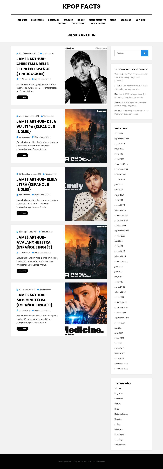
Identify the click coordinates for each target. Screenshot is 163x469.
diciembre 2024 (121, 164)
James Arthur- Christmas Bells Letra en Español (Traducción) (33, 66)
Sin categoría (119, 434)
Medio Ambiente (97, 20)
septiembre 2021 (121, 318)
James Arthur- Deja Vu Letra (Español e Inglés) (36, 126)
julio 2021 (118, 328)
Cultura (68, 20)
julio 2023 (118, 241)
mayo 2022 (119, 277)
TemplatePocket (79, 462)
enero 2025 (119, 159)
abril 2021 (118, 343)
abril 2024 (118, 200)
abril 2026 (118, 134)
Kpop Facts (81, 6)
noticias (140, 20)
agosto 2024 (119, 180)
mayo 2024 (119, 195)
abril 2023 (118, 246)
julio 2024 (118, 185)
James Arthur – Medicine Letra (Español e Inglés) (34, 300)
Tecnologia (78, 23)
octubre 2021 (120, 313)
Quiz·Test (63, 23)
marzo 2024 (119, 205)
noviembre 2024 (121, 169)
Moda (113, 20)
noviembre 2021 (121, 307)
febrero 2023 (120, 256)
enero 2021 (119, 359)
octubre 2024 (120, 174)
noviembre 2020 (121, 369)
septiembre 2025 (121, 139)
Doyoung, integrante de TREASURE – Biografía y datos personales (130, 77)
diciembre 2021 (120, 302)
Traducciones (97, 23)
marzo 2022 (119, 287)
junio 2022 (118, 272)
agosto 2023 (119, 236)
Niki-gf (117, 111)
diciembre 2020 (121, 364)
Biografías (37, 20)
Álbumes (22, 20)
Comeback (53, 20)
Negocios (125, 20)
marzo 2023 (119, 251)
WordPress (101, 462)
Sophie (117, 86)
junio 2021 (118, 333)
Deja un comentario (43, 79)
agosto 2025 (119, 144)
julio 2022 (118, 267)
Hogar (81, 20)
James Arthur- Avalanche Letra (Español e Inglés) (34, 242)
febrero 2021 (119, 354)
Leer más (22, 97)
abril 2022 (118, 282)
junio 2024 (118, 190)
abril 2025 (118, 154)
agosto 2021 (119, 323)
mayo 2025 (119, 149)
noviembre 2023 (121, 220)
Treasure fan (119, 74)
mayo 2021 (119, 338)
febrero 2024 (120, 210)
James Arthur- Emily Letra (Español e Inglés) (37, 184)
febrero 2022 (120, 292)
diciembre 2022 (121, 261)
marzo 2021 (119, 348)
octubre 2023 (120, 226)
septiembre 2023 (121, 231)
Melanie (117, 94)
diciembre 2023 (121, 215)
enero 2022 (119, 297)
